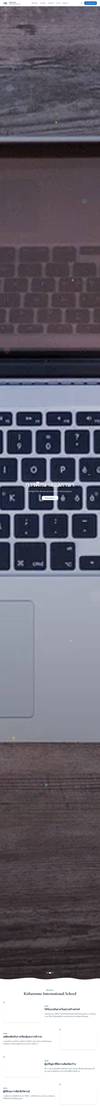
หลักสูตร (43, 3)
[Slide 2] (50, 972)
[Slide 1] (48, 972)
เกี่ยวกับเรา (35, 3)
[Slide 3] (52, 972)
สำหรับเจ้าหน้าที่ (90, 3)
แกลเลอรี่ (50, 3)
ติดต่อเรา (65, 3)
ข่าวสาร (58, 3)
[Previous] (4, 494)
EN (81, 3)
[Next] (96, 494)
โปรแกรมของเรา (50, 498)
